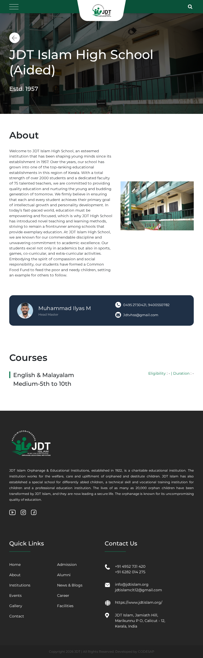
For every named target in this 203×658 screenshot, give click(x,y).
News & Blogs (69, 585)
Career (63, 595)
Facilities (65, 605)
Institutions (19, 585)
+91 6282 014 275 (130, 572)
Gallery (15, 605)
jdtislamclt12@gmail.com (138, 590)
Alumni (64, 574)
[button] (191, 7)
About (15, 574)
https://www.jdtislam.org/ (138, 602)
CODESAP (146, 651)
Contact (16, 616)
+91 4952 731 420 (130, 566)
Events (15, 595)
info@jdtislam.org (132, 584)
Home (15, 564)
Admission (67, 564)
